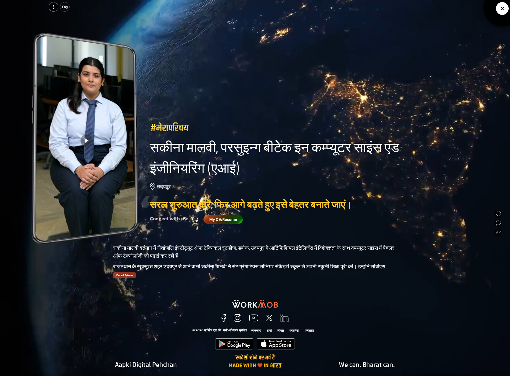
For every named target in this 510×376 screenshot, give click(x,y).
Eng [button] (65, 7)
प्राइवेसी (294, 330)
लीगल (280, 330)
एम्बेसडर (309, 330)
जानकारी (256, 330)
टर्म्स (269, 330)
